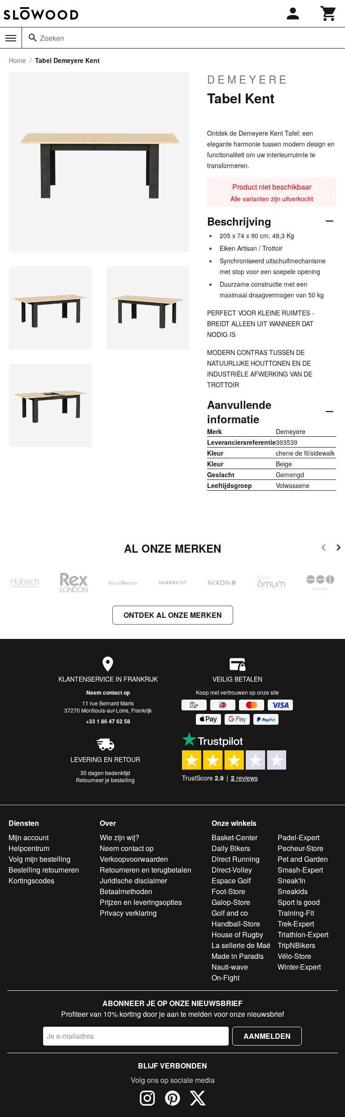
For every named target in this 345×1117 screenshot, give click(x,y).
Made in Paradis (238, 956)
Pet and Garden (303, 859)
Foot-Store (228, 891)
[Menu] (11, 38)
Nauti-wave (230, 967)
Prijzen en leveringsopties (141, 902)
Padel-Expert (298, 837)
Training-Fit (296, 913)
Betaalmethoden (126, 891)
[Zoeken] (32, 37)
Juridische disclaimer (133, 880)
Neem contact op (108, 692)
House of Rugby (237, 934)
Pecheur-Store (300, 848)
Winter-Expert (299, 967)
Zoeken (52, 38)
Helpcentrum (29, 848)
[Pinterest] (172, 1099)
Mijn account (29, 837)
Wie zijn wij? (119, 837)
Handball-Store (236, 923)
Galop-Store (231, 902)
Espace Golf (231, 880)
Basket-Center (234, 837)
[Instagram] (147, 1099)
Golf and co (230, 913)
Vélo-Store (294, 956)
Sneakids (293, 891)
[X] (198, 1099)
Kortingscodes (31, 880)
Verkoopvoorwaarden (134, 859)
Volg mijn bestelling (40, 859)
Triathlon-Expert (303, 934)
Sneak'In (291, 880)
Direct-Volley (232, 869)
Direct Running (236, 859)
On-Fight (225, 977)
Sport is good (299, 902)
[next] (338, 549)
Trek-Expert (296, 923)
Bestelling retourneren (44, 869)
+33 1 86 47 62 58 (108, 721)
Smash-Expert (300, 869)
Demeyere (248, 79)
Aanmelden (267, 1036)
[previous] (323, 549)
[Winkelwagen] (329, 13)
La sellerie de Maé (241, 945)
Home (17, 60)
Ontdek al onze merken (173, 615)
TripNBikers (296, 945)
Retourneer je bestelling (105, 780)
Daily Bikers (231, 848)
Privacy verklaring (128, 913)
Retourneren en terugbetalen (145, 869)
